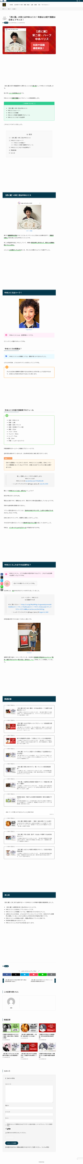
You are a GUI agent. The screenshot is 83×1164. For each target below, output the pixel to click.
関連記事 (13, 150)
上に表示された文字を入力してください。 (16, 1132)
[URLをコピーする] (51, 974)
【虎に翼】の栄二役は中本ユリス (21, 138)
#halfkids (11, 607)
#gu (36, 604)
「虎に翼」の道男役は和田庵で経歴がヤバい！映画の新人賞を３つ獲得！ (34, 783)
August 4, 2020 (43, 612)
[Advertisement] (29, 70)
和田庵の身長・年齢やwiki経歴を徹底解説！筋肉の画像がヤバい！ (34, 798)
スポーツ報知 (29, 231)
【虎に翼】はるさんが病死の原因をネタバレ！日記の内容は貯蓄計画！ (34, 850)
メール (7, 1112)
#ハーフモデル (34, 607)
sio (11, 1008)
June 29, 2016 (44, 484)
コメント (8, 1084)
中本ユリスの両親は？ (19, 143)
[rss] (77, 1)
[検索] (79, 1)
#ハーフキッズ (18, 607)
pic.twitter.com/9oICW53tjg (35, 609)
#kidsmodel (42, 607)
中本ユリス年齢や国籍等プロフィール (23, 145)
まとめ (13, 153)
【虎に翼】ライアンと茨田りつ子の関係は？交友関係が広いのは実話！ (34, 752)
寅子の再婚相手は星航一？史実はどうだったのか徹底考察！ (34, 738)
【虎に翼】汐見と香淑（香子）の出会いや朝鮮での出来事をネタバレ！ (34, 835)
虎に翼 (6, 22)
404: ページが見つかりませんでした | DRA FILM (19, 812)
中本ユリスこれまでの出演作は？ (21, 147)
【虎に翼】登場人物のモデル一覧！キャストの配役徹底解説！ (34, 767)
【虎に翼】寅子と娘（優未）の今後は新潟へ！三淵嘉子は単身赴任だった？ (34, 709)
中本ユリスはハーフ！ (17, 140)
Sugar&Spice (29, 329)
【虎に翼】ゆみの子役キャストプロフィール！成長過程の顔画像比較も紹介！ (34, 724)
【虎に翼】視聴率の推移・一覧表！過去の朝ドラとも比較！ (34, 821)
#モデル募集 (23, 609)
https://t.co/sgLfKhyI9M (28, 604)
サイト (7, 1118)
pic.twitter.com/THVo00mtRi (34, 481)
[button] (7, 974)
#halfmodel (26, 607)
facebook (29, 652)
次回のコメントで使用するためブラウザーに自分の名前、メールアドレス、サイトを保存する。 (29, 1124)
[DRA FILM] (4, 4)
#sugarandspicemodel (44, 604)
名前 (7, 1105)
